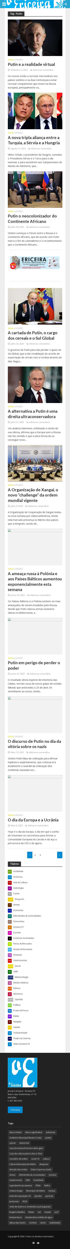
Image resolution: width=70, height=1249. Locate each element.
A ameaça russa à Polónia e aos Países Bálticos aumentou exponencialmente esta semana (35, 581)
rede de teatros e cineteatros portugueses (30, 1206)
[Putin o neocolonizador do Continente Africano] (35, 189)
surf (56, 1212)
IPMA (38, 1185)
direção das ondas (18, 1169)
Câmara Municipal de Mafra (22, 1164)
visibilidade (54, 1222)
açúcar (12, 1143)
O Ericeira (15, 1109)
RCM (25, 1201)
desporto (43, 1164)
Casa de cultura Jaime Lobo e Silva (25, 1153)
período (49, 1196)
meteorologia (15, 1190)
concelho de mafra (18, 1158)
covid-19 (35, 1158)
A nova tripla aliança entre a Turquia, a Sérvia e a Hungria (34, 140)
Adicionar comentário (43, 70)
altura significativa (33, 1132)
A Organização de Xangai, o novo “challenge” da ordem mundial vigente (33, 495)
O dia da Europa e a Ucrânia (33, 819)
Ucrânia (32, 1222)
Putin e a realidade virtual (31, 64)
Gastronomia (15, 1180)
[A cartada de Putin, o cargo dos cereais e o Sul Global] (35, 306)
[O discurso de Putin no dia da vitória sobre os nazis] (35, 714)
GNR (28, 1180)
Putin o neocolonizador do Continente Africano (32, 218)
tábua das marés (17, 1222)
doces (12, 1175)
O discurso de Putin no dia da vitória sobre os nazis (34, 744)
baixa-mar (24, 1143)
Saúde (47, 1212)
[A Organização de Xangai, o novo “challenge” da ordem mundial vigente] (35, 463)
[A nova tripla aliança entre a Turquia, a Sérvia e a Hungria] (35, 110)
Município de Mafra (35, 1190)
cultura (46, 1158)
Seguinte (59, 855)
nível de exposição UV (20, 1196)
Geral (11, 60)
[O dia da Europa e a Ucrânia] (35, 793)
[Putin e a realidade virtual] (35, 37)
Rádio (31, 1212)
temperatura (15, 1217)
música (52, 1190)
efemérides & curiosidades (32, 1175)
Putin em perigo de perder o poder (34, 665)
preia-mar (14, 1201)
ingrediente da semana (20, 1185)
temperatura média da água (38, 1217)
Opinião (19, 60)
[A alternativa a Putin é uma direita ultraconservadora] (35, 384)
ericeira (52, 1175)
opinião (38, 1196)
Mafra (47, 1185)
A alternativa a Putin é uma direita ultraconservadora (32, 414)
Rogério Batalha (17, 1212)
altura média (15, 1132)
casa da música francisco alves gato (26, 1148)
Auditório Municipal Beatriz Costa (25, 1137)
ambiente (50, 1132)
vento (43, 1222)
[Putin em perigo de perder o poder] (35, 636)
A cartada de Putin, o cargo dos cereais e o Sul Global (32, 335)
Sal (39, 1212)
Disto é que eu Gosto (41, 1169)
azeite (48, 1137)
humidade (38, 1180)
